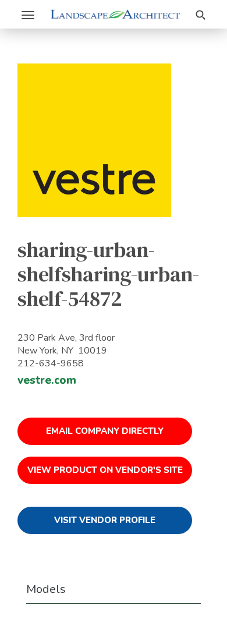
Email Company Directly (105, 431)
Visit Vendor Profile (104, 520)
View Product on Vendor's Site (105, 470)
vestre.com (46, 380)
